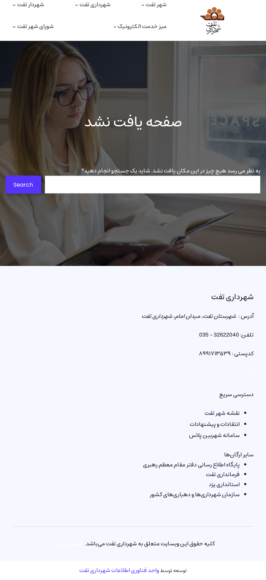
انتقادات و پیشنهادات (215, 424)
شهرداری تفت (232, 297)
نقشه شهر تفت (222, 413)
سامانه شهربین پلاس (214, 435)
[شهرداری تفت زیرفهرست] (76, 5)
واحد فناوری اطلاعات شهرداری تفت (119, 570)
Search (23, 185)
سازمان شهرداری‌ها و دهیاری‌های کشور (195, 494)
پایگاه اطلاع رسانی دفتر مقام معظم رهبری (191, 465)
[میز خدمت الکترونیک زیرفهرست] (115, 26)
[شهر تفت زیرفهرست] (143, 5)
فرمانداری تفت (223, 474)
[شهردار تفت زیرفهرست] (14, 5)
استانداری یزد (224, 484)
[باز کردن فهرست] (14, 26)
